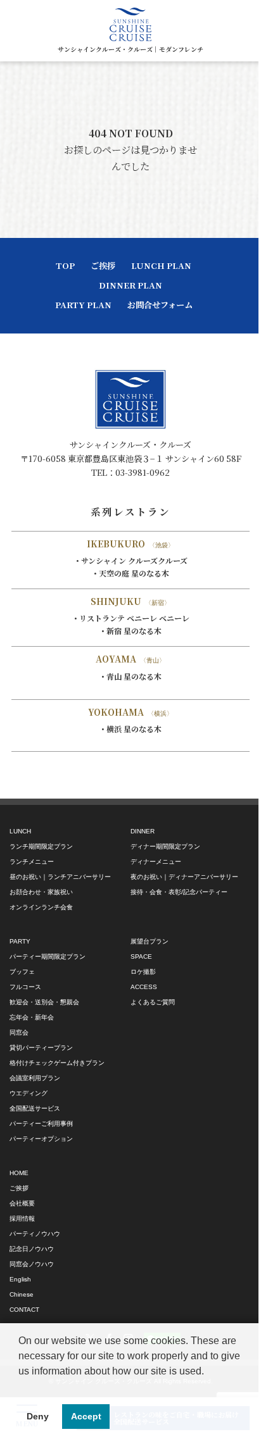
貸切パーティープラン (41, 1047)
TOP (65, 265)
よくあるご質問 (152, 1002)
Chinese (22, 1294)
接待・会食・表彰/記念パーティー (178, 891)
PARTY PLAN (83, 305)
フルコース (25, 986)
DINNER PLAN (130, 285)
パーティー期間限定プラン (48, 956)
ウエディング (29, 1093)
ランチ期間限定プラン (41, 846)
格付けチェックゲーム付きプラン (57, 1062)
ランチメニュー (32, 861)
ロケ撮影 (143, 971)
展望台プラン (149, 941)
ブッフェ (22, 971)
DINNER (142, 831)
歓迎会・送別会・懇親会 (44, 1002)
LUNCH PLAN (161, 265)
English (20, 1279)
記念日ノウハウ (32, 1248)
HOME (19, 1172)
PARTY (20, 941)
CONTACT (24, 1309)
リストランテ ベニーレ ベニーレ (134, 618)
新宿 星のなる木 (134, 630)
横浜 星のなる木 (134, 728)
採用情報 (22, 1218)
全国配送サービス (35, 1108)
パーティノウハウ (35, 1233)
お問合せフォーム (160, 305)
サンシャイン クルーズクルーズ (134, 560)
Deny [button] (38, 1416)
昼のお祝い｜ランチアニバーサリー (60, 876)
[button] (20, 1387)
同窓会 (19, 1032)
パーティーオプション (41, 1138)
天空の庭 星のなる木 (134, 573)
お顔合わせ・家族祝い (41, 891)
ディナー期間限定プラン (165, 846)
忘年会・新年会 (32, 1017)
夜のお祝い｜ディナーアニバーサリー (184, 876)
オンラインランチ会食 (41, 907)
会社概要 (22, 1203)
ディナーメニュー (155, 861)
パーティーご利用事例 (41, 1123)
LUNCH (20, 831)
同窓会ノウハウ (32, 1264)
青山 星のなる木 (134, 676)
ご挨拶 (103, 265)
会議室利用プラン (35, 1078)
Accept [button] (86, 1416)
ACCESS (143, 986)
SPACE (141, 956)
